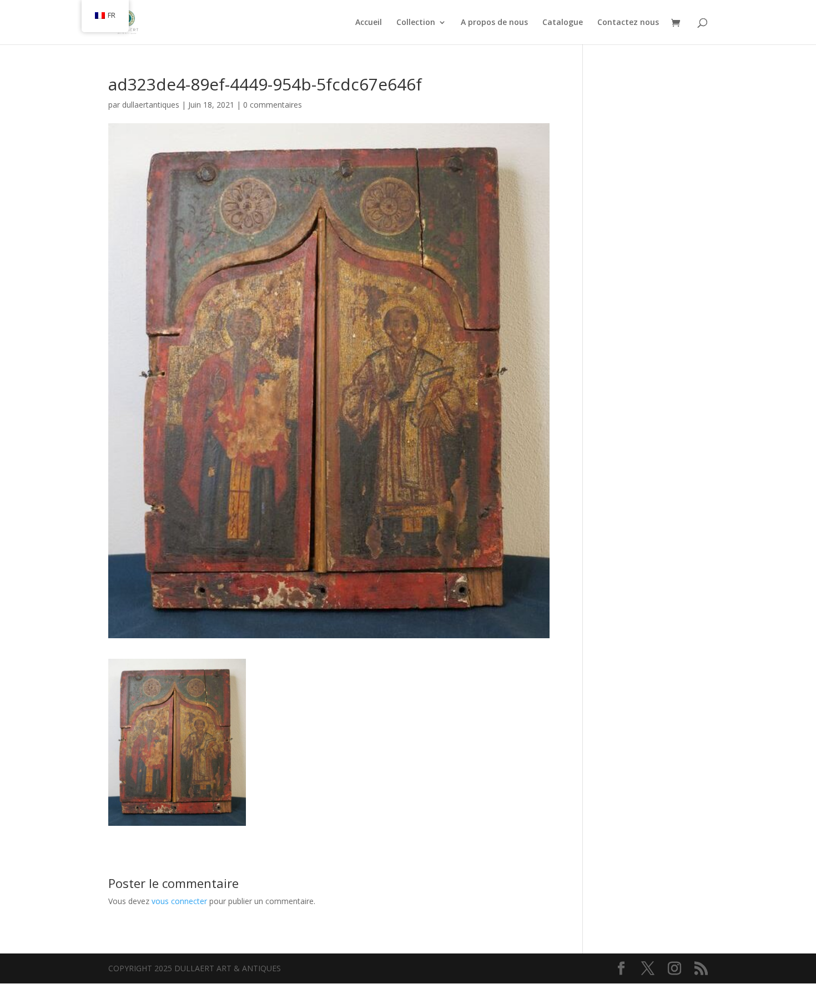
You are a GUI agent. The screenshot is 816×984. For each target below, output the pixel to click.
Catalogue (562, 22)
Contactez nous (628, 22)
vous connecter (179, 901)
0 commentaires (272, 104)
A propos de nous (494, 22)
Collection (415, 22)
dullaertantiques (150, 104)
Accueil (368, 22)
